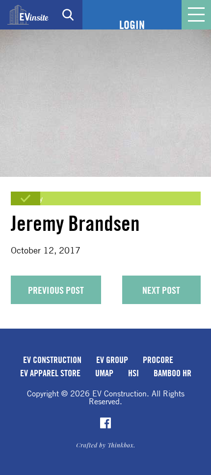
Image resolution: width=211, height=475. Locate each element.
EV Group (112, 359)
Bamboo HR (172, 372)
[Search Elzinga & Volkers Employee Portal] (67, 14)
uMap (104, 372)
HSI (133, 372)
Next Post (161, 290)
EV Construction (52, 359)
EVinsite (28, 15)
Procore (158, 359)
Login (132, 24)
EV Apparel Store (50, 372)
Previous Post (56, 290)
